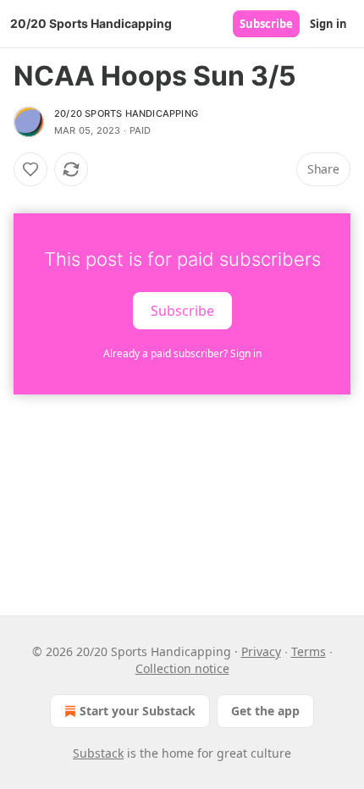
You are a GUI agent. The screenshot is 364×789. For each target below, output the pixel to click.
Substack (98, 753)
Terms (308, 651)
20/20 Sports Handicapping (126, 113)
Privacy (261, 651)
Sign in (328, 23)
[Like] (30, 169)
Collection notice (182, 668)
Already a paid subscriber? (182, 353)
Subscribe (266, 23)
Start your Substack (138, 711)
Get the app (265, 711)
